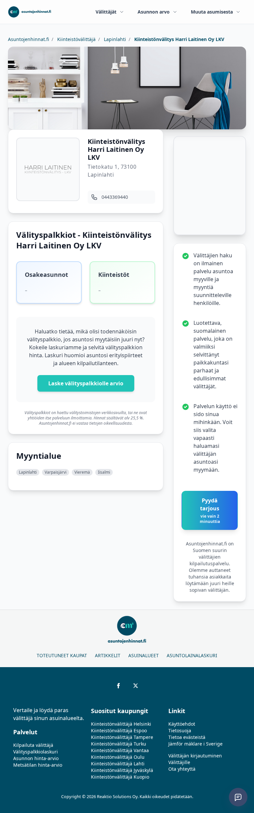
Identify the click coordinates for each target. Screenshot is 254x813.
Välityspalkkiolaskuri (35, 752)
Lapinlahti (114, 39)
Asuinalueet (143, 655)
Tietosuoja (179, 730)
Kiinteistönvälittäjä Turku (118, 744)
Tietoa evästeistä (186, 737)
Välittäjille (179, 762)
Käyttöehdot (181, 724)
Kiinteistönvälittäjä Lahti (118, 763)
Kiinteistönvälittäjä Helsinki (121, 724)
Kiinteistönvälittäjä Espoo (119, 730)
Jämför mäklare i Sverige (195, 744)
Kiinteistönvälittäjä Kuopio (120, 777)
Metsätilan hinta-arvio (37, 765)
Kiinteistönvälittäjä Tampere (122, 737)
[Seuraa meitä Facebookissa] (118, 685)
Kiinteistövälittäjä (76, 39)
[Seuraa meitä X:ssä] (136, 685)
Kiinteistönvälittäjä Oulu (118, 757)
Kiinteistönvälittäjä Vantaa (120, 750)
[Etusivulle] (29, 12)
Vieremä (82, 472)
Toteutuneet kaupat (62, 655)
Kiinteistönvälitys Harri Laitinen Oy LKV (178, 39)
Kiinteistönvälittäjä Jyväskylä (122, 770)
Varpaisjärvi (55, 472)
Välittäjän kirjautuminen (195, 755)
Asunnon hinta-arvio (36, 758)
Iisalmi (104, 472)
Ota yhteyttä (181, 769)
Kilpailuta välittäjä (33, 745)
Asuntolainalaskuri (192, 655)
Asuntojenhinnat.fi (28, 39)
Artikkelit (107, 655)
